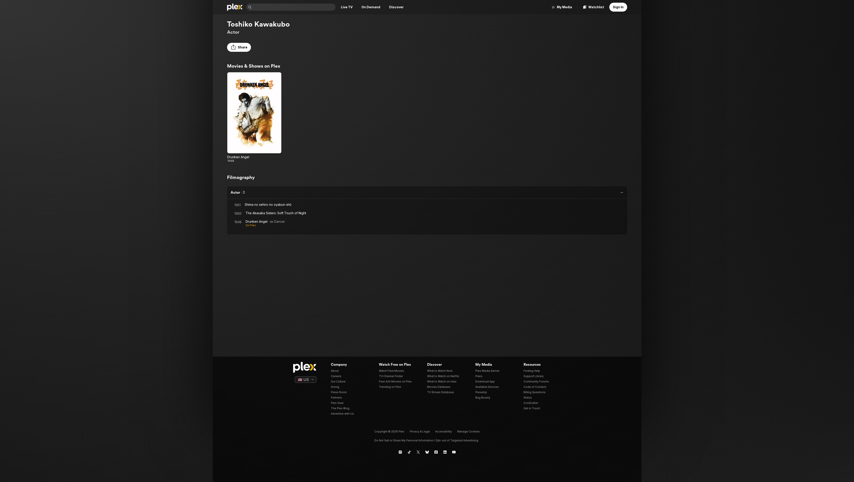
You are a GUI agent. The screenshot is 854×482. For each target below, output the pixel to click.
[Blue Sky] (427, 452)
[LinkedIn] (445, 452)
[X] (418, 452)
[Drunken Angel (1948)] (254, 117)
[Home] (235, 7)
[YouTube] (453, 452)
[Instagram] (400, 452)
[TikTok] (409, 452)
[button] (239, 47)
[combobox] (294, 7)
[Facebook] (436, 452)
